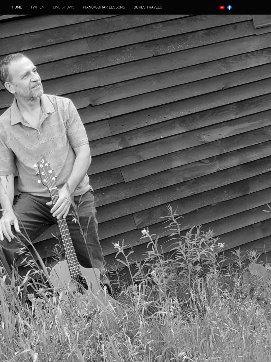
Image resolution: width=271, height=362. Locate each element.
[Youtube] (222, 7)
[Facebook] (229, 7)
